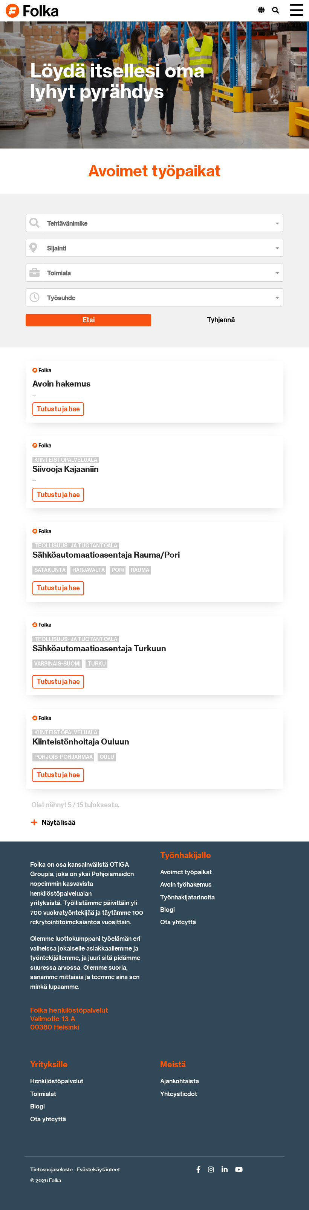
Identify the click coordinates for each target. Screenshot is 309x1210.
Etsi (89, 320)
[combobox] (160, 224)
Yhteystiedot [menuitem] (178, 1094)
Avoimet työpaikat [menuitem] (186, 872)
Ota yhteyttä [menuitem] (178, 922)
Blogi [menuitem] (167, 909)
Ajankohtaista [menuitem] (179, 1081)
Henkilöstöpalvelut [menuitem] (56, 1081)
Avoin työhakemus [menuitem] (186, 884)
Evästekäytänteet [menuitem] (98, 1169)
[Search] (275, 11)
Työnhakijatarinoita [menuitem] (187, 897)
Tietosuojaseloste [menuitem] (51, 1169)
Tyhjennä (221, 320)
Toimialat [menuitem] (43, 1094)
